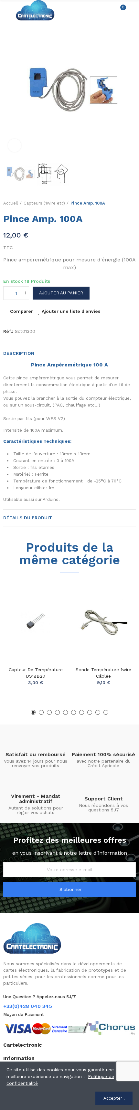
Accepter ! (114, 1098)
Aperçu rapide (52, 618)
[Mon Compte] (132, 10)
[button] (9, 90)
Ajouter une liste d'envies (71, 311)
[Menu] (6, 10)
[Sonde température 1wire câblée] (103, 621)
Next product (131, 203)
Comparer (21, 311)
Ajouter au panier (61, 293)
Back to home (123, 203)
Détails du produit (27, 517)
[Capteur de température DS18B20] (35, 621)
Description (18, 353)
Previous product (115, 203)
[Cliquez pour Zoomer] (14, 145)
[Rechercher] (109, 10)
